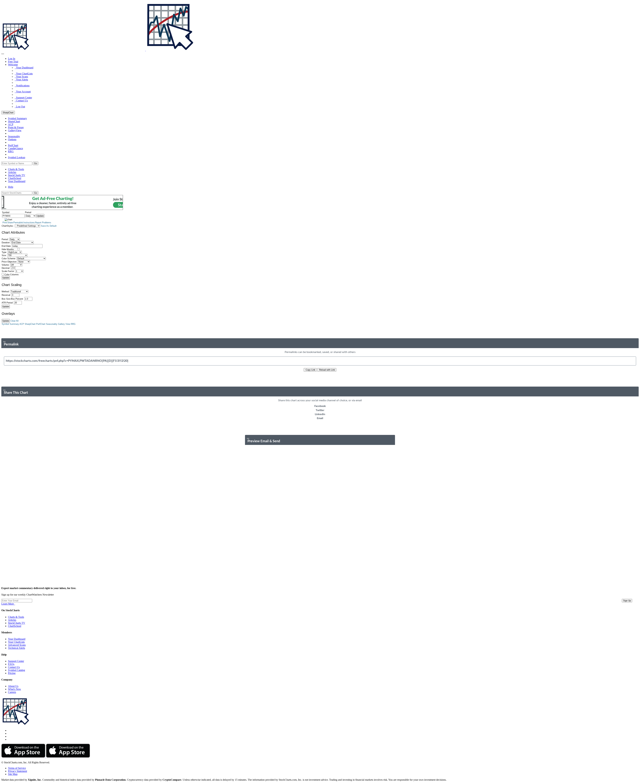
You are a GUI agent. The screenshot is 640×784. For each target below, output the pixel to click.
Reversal (6, 295)
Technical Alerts (16, 648)
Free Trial (13, 61)
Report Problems (43, 222)
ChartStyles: (8, 226)
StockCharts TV (16, 175)
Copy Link (310, 370)
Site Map (13, 774)
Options (12, 139)
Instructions (29, 222)
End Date (6, 246)
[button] (13, 64)
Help (10, 186)
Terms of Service (17, 768)
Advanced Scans (17, 645)
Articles (12, 172)
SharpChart (8, 112)
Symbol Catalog (16, 670)
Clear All (14, 321)
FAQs (11, 664)
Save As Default (48, 226)
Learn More (8, 603)
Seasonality (14, 136)
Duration (6, 242)
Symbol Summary (10, 324)
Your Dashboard (24, 67)
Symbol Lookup (16, 157)
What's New (14, 689)
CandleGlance (15, 148)
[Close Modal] (4, 341)
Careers (12, 692)
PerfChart (13, 145)
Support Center (23, 97)
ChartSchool (14, 178)
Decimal (6, 268)
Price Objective (9, 261)
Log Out (20, 106)
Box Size (6, 299)
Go (35, 163)
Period (5, 239)
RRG (11, 151)
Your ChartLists (24, 73)
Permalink (18, 222)
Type (4, 252)
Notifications (22, 85)
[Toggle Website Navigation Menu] (2, 53)
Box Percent (17, 299)
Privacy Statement (17, 771)
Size (4, 255)
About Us (13, 686)
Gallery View (64, 324)
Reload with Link (326, 370)
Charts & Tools (16, 169)
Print (4, 222)
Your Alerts (21, 79)
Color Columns (11, 274)
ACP (22, 324)
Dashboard (16, 181)
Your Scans (21, 76)
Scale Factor (8, 271)
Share (10, 222)
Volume (5, 265)
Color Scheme (8, 258)
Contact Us (21, 100)
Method (5, 291)
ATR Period (7, 302)
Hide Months (8, 249)
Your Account (23, 91)
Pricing (12, 673)
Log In (11, 58)
